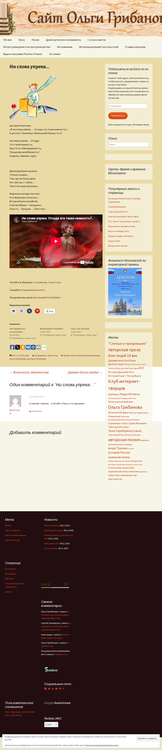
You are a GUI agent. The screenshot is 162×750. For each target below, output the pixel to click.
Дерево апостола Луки (122, 360)
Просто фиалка (51, 525)
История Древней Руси (121, 372)
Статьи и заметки (97, 39)
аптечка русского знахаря (120, 444)
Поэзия (35, 39)
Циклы (8, 591)
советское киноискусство (122, 475)
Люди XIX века (129, 394)
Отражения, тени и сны (46, 355)
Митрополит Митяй (117, 245)
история (131, 449)
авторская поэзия (72, 355)
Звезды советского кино (135, 364)
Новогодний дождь (53, 530)
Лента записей (12, 530)
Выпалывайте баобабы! (47, 297)
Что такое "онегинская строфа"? (124, 221)
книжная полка (119, 457)
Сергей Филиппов (117, 206)
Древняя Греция (116, 364)
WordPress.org (12, 540)
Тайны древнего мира (118, 426)
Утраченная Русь (116, 434)
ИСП (141, 368)
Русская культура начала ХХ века (124, 419)
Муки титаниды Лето (118, 231)
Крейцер (113, 394)
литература (136, 461)
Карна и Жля (114, 241)
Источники (54, 54)
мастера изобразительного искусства (125, 464)
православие (128, 467)
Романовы (125, 416)
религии (134, 471)
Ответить (37, 411)
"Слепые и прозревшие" (127, 343)
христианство (115, 478)
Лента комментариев (15, 535)
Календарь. (10, 573)
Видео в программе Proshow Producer (22, 54)
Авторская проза (124, 349)
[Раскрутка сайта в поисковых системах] (51, 669)
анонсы (144, 440)
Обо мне (7, 39)
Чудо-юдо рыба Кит (118, 211)
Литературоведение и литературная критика (26, 46)
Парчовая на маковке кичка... (122, 226)
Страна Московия (137, 423)
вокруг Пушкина (118, 448)
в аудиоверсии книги (33, 289)
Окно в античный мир (120, 401)
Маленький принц (91, 355)
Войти (8, 525)
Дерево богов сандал (85, 372)
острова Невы (115, 467)
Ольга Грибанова (17, 358)
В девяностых (61, 654)
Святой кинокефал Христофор (123, 216)
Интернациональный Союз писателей (98, 46)
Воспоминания (64, 46)
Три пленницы (51, 548)
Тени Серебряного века (124, 431)
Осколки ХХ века (118, 412)
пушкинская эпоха (118, 471)
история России (119, 452)
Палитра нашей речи (138, 412)
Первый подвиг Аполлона (120, 236)
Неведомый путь (129, 398)
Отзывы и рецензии (135, 46)
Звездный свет (51, 543)
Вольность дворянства (29, 372)
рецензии (143, 472)
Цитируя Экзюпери (36, 358)
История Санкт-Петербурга (124, 376)
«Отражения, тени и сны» (47, 282)
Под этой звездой (80, 328)
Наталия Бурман (114, 398)
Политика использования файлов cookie (101, 745)
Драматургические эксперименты (63, 39)
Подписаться (118, 115)
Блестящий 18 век (122, 355)
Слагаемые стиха (117, 423)
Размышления (114, 416)
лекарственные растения (119, 461)
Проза (22, 39)
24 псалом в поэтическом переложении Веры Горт (55, 615)
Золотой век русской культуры (123, 368)
